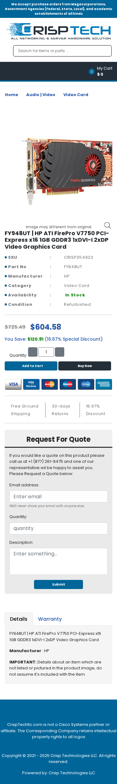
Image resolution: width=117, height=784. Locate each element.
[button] (102, 71)
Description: (21, 542)
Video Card (75, 95)
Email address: (24, 485)
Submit (58, 584)
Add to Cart (32, 366)
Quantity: (18, 517)
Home (11, 95)
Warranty (50, 619)
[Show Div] (29, 71)
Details (18, 619)
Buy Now (85, 366)
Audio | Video (40, 95)
